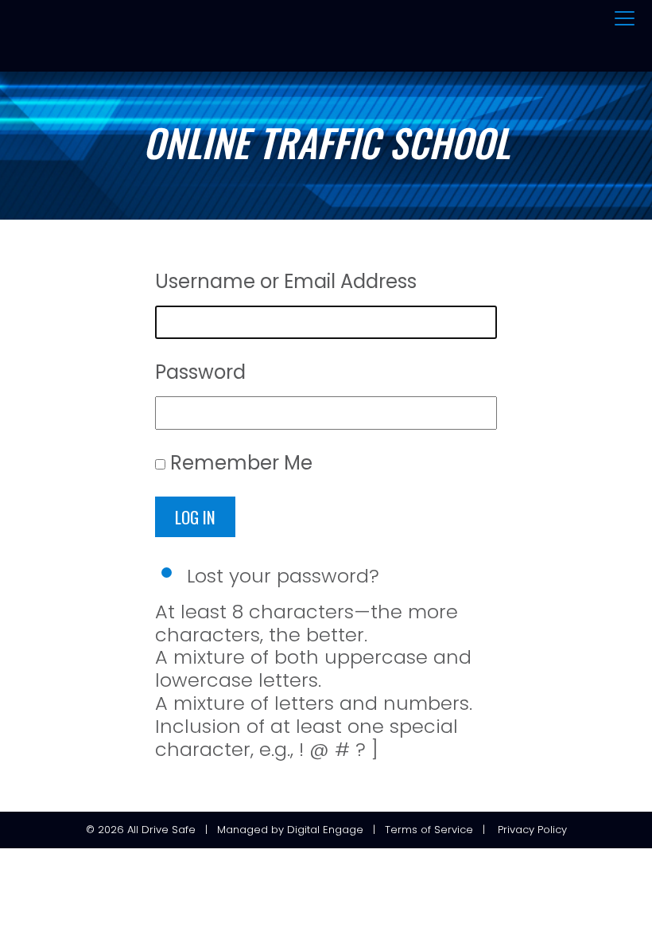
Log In (195, 517)
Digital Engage (325, 829)
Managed (242, 829)
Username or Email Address (286, 281)
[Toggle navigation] (624, 19)
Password (200, 372)
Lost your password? (283, 576)
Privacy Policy (532, 829)
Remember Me (241, 463)
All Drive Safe (161, 829)
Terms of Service (429, 829)
